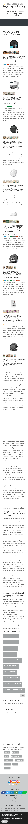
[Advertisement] (14, 426)
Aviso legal (14, 798)
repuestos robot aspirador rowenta (12, 683)
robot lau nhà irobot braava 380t (11, 677)
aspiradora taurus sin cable (10, 647)
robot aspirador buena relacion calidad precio (13, 690)
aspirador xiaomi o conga (10, 671)
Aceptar (4, 821)
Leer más (19, 76)
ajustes (20, 818)
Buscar (22, 695)
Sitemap (14, 801)
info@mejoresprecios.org (9, 712)
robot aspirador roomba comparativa (12, 659)
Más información (6, 66)
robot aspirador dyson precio (11, 641)
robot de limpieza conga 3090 (11, 665)
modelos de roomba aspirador (11, 635)
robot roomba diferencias (10, 653)
